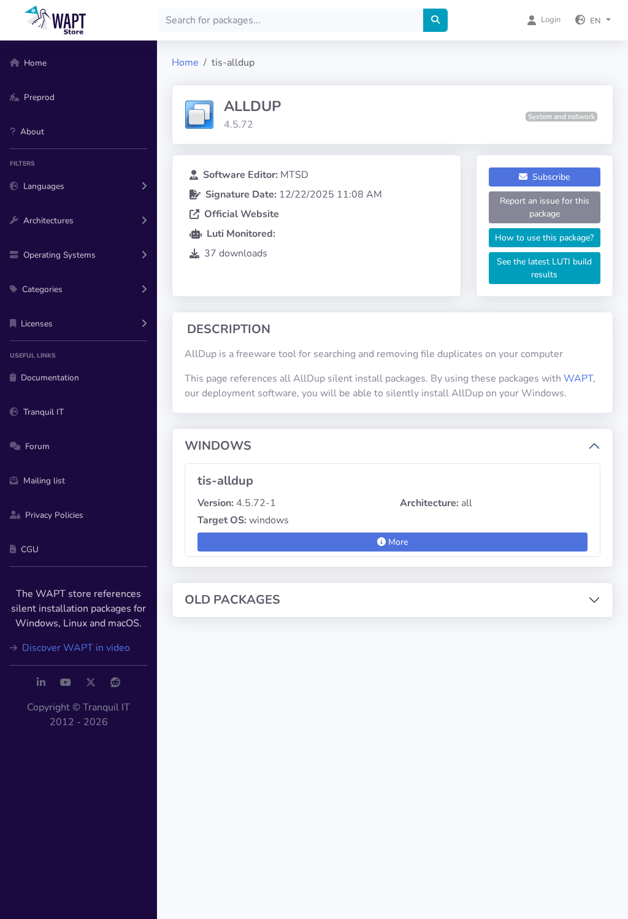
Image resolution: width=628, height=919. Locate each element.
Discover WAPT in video (75, 648)
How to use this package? (544, 238)
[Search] (435, 20)
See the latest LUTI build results (544, 268)
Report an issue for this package (544, 207)
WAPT (578, 378)
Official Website (241, 214)
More (397, 542)
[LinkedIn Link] (41, 682)
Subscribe (550, 177)
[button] (593, 20)
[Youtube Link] (65, 682)
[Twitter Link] (91, 682)
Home (185, 62)
